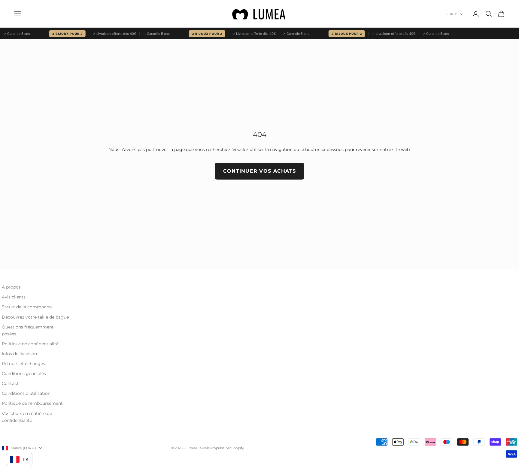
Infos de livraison (19, 353)
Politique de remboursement (32, 403)
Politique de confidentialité (30, 343)
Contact (10, 383)
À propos (11, 287)
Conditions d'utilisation (26, 393)
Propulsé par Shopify (227, 448)
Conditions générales (24, 373)
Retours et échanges (23, 363)
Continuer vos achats (259, 171)
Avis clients (14, 297)
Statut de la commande (27, 307)
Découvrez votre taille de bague (35, 317)
